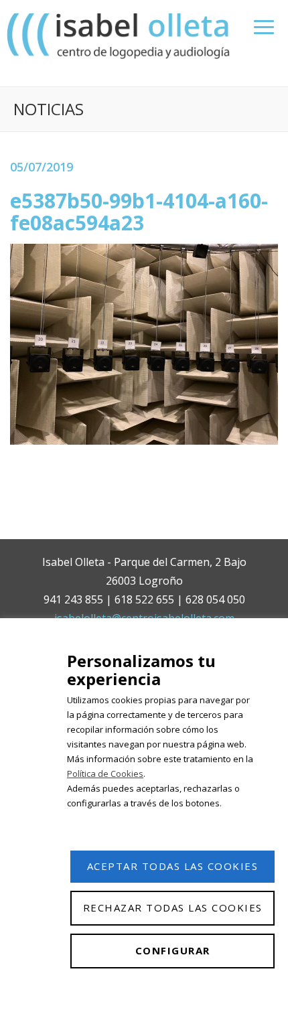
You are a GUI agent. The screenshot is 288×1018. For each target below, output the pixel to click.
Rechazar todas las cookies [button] (173, 907)
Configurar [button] (172, 950)
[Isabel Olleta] (120, 35)
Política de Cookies (105, 774)
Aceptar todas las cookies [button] (173, 866)
